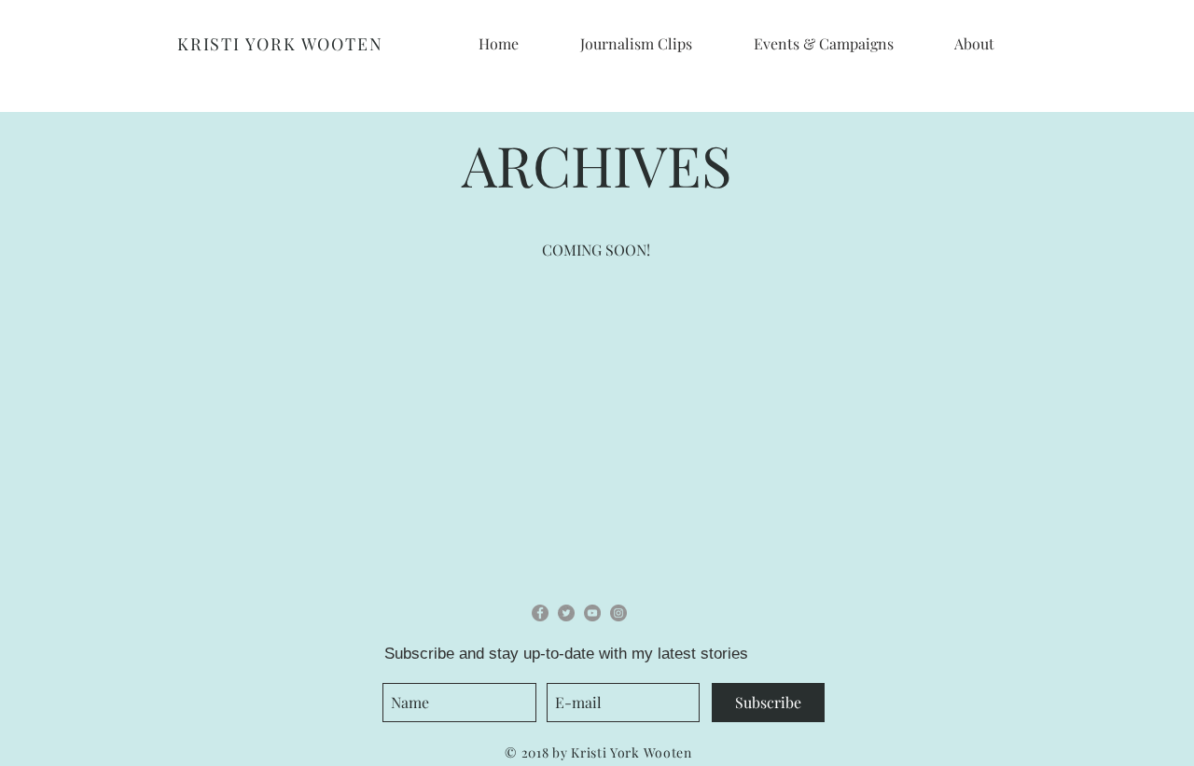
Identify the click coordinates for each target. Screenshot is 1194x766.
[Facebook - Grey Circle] (540, 613)
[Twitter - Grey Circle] (566, 613)
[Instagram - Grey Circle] (618, 613)
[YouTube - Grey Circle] (592, 613)
